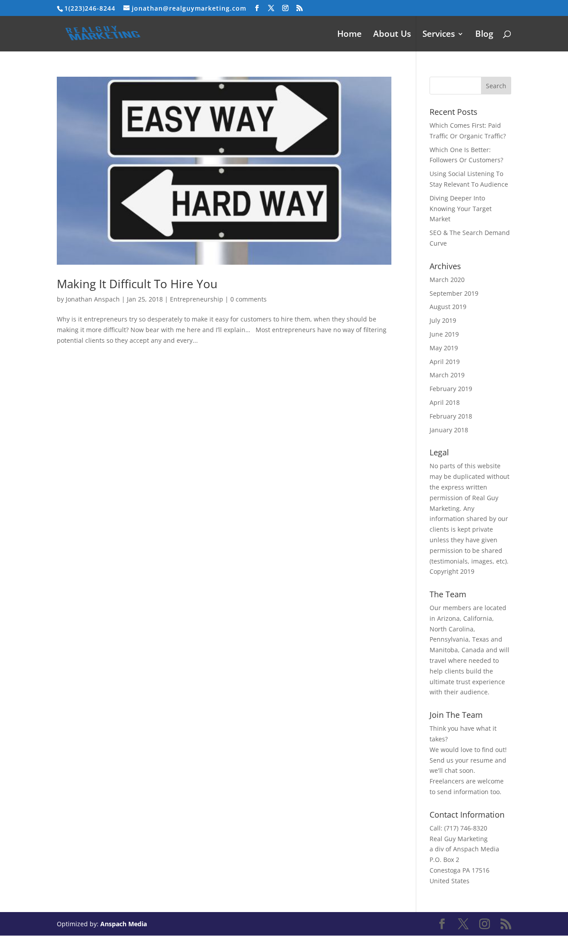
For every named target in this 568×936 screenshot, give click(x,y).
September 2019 (454, 293)
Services (438, 35)
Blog (484, 35)
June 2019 (444, 334)
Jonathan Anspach (93, 299)
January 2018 (449, 430)
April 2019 (445, 361)
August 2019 (448, 306)
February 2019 (451, 388)
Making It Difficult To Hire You (137, 284)
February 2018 (451, 416)
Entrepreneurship (196, 299)
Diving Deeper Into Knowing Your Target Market (461, 208)
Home (349, 35)
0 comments (248, 299)
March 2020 (447, 279)
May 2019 (444, 348)
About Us (392, 35)
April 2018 (445, 402)
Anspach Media (123, 924)
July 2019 (443, 320)
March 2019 (447, 375)
